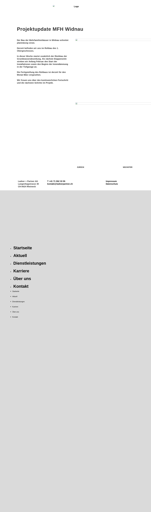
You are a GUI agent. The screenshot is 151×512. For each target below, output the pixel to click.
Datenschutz (112, 184)
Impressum (111, 181)
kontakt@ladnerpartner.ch (60, 184)
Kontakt (20, 286)
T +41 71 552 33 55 (56, 181)
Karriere (21, 271)
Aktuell (20, 255)
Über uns (22, 278)
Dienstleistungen (29, 263)
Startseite (22, 248)
